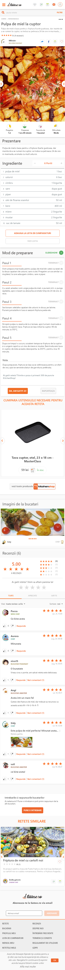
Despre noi (38, 928)
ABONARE (52, 913)
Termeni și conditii (42, 938)
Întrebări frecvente (42, 933)
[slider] (6, 35)
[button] (55, 41)
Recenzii (36, 923)
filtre (59, 12)
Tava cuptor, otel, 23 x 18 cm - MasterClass (33, 459)
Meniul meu (8, 943)
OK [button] (54, 960)
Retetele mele (9, 947)
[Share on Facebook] (48, 42)
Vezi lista (32, 241)
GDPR (35, 947)
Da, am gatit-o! (17, 390)
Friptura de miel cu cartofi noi (23, 860)
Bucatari (6, 928)
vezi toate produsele (23, 486)
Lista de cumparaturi (12, 938)
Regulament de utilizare (45, 943)
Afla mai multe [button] (28, 966)
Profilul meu (9, 933)
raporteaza (48, 390)
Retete (5, 923)
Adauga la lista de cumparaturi (32, 233)
